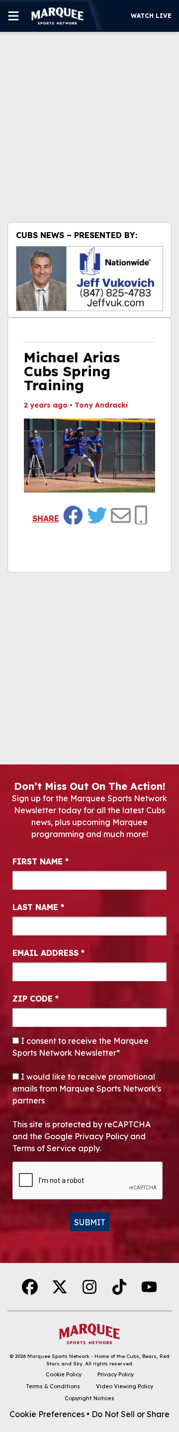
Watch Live (151, 15)
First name (40, 861)
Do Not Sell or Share (130, 1414)
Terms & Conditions (53, 1386)
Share (45, 518)
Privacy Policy (115, 1374)
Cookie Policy (64, 1374)
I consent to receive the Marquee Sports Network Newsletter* (80, 1047)
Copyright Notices (89, 1398)
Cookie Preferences (47, 1414)
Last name (38, 907)
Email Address (48, 953)
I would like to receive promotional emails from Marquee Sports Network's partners (86, 1088)
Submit (89, 1222)
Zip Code (35, 999)
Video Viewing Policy (124, 1386)
